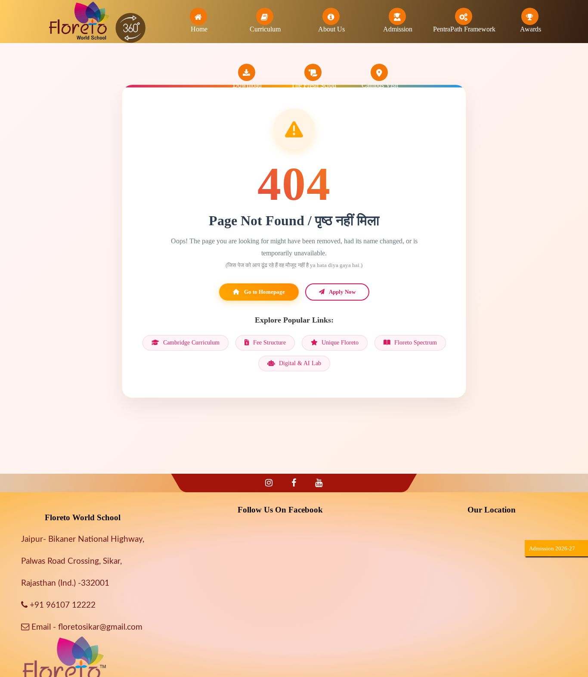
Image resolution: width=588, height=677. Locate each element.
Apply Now (342, 292)
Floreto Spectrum (415, 342)
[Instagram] (268, 483)
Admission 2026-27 (552, 548)
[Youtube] (318, 483)
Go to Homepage (264, 292)
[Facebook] (293, 483)
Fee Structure (268, 342)
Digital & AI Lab (299, 363)
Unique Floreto (339, 342)
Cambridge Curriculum (190, 342)
